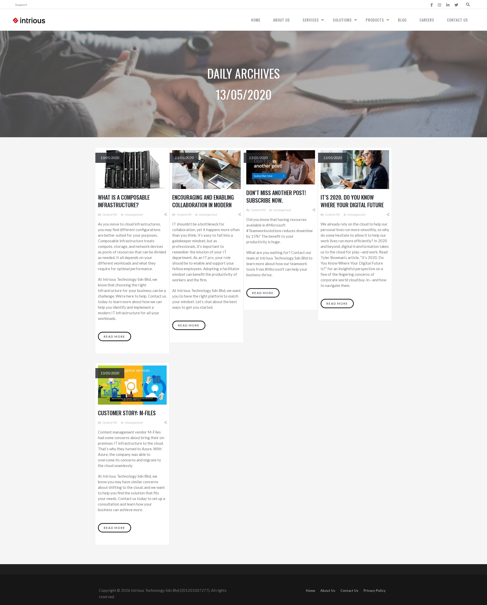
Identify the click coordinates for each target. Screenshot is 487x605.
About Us (281, 20)
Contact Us (457, 20)
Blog (402, 20)
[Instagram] (439, 5)
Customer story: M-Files (127, 413)
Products (375, 20)
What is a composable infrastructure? (124, 201)
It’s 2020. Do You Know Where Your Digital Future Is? (352, 204)
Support (21, 5)
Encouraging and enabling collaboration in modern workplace (203, 204)
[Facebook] (431, 5)
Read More (114, 336)
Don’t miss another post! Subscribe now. (276, 196)
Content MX (109, 214)
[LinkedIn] (447, 5)
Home (255, 20)
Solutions (342, 20)
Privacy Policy (374, 591)
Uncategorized (134, 214)
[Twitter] (456, 5)
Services (311, 20)
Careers (427, 20)
